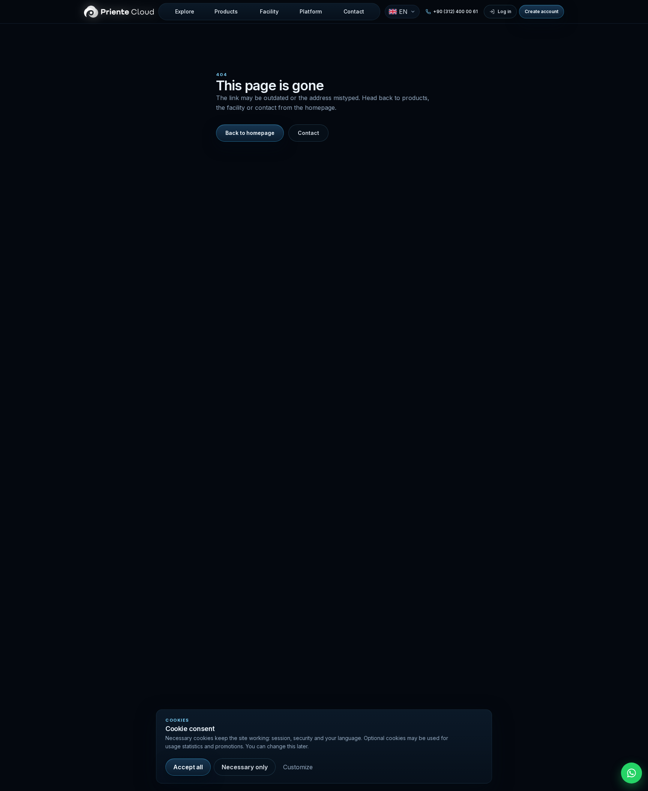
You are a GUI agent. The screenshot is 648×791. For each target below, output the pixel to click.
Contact (354, 11)
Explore (184, 11)
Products (226, 11)
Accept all (188, 767)
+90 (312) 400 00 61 (455, 11)
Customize (298, 767)
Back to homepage (249, 133)
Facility (269, 11)
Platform (311, 11)
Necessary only (245, 767)
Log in (504, 11)
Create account (541, 11)
